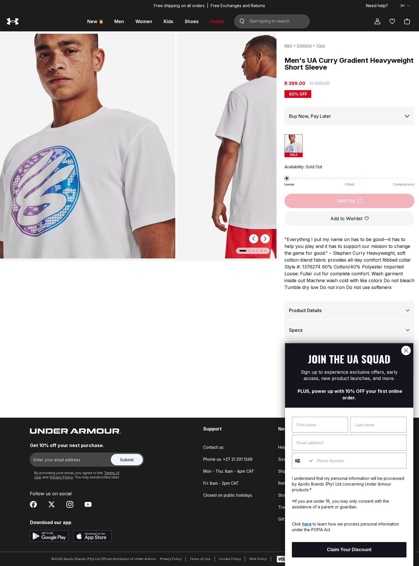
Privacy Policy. (62, 477)
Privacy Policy (171, 559)
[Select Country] (405, 6)
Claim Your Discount (349, 549)
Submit (127, 459)
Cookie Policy (230, 559)
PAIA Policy (258, 559)
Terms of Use (200, 559)
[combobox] (303, 460)
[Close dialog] (406, 350)
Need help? (377, 6)
